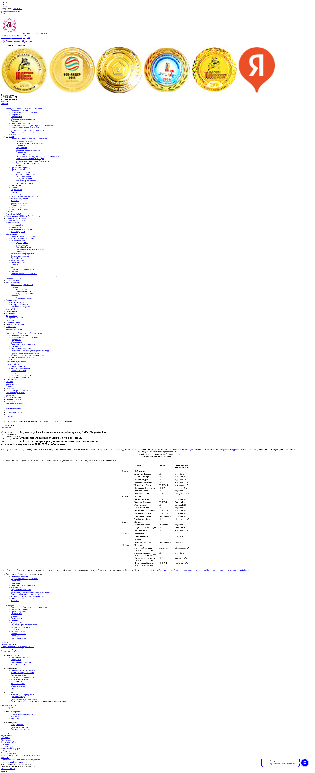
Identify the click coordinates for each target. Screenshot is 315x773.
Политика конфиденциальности (14, 762)
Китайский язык (18, 260)
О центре (10, 137)
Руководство (16, 121)
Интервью (10, 313)
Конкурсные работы (19, 305)
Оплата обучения (13, 280)
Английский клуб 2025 (15, 221)
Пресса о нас (16, 185)
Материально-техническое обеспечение (27, 130)
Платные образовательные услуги (25, 128)
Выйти (4, 771)
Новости (14, 192)
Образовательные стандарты (23, 119)
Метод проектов (17, 302)
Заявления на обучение (25, 174)
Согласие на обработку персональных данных (20, 760)
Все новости (6, 428)
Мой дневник (21, 289)
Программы (16, 227)
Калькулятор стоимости (26, 181)
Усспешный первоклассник (22, 238)
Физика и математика (20, 256)
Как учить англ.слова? (25, 293)
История (14, 265)
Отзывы (4, 104)
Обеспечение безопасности (22, 132)
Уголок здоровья (18, 232)
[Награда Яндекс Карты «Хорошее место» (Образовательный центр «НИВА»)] (257, 93)
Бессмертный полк (19, 203)
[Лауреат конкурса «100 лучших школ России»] (24, 93)
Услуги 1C (10, 309)
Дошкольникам (12, 223)
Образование (16, 117)
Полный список (7, 570)
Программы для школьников (23, 236)
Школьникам (11, 234)
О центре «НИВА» (14, 412)
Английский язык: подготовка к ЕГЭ (31, 249)
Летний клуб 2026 (13, 214)
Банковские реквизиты (20, 198)
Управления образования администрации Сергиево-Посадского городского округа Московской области (211, 450)
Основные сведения (19, 110)
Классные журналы (24, 298)
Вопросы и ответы (18, 205)
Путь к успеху (22, 243)
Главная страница (13, 408)
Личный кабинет (8, 769)
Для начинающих (18, 271)
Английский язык (18, 240)
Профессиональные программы (24, 274)
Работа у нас (16, 207)
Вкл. (15, 9)
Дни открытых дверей (20, 209)
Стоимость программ (25, 183)
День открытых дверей (15, 324)
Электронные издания (20, 307)
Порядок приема (23, 172)
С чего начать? (22, 245)
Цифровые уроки (13, 322)
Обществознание (18, 263)
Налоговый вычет (23, 176)
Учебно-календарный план (22, 285)
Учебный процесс (13, 282)
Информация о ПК (24, 291)
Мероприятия (16, 194)
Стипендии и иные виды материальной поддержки (32, 125)
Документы (16, 114)
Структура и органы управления (24, 112)
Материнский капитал (25, 179)
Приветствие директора (21, 167)
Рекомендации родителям (21, 229)
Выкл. (19, 9)
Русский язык (16, 258)
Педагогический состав (21, 123)
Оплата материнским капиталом (24, 196)
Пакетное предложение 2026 (18, 218)
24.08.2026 (36, 755)
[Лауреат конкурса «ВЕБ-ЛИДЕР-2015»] (71, 93)
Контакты (5, 101)
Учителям (15, 296)
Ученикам (15, 287)
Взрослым (10, 267)
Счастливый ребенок (20, 225)
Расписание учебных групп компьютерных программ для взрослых (39, 276)
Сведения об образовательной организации (24, 108)
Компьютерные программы (22, 254)
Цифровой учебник (24, 251)
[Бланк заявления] (17, 43)
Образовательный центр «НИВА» (24, 35)
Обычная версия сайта (10, 11)
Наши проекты (12, 300)
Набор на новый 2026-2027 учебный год (23, 216)
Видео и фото (16, 190)
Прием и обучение (18, 170)
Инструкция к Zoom (14, 318)
